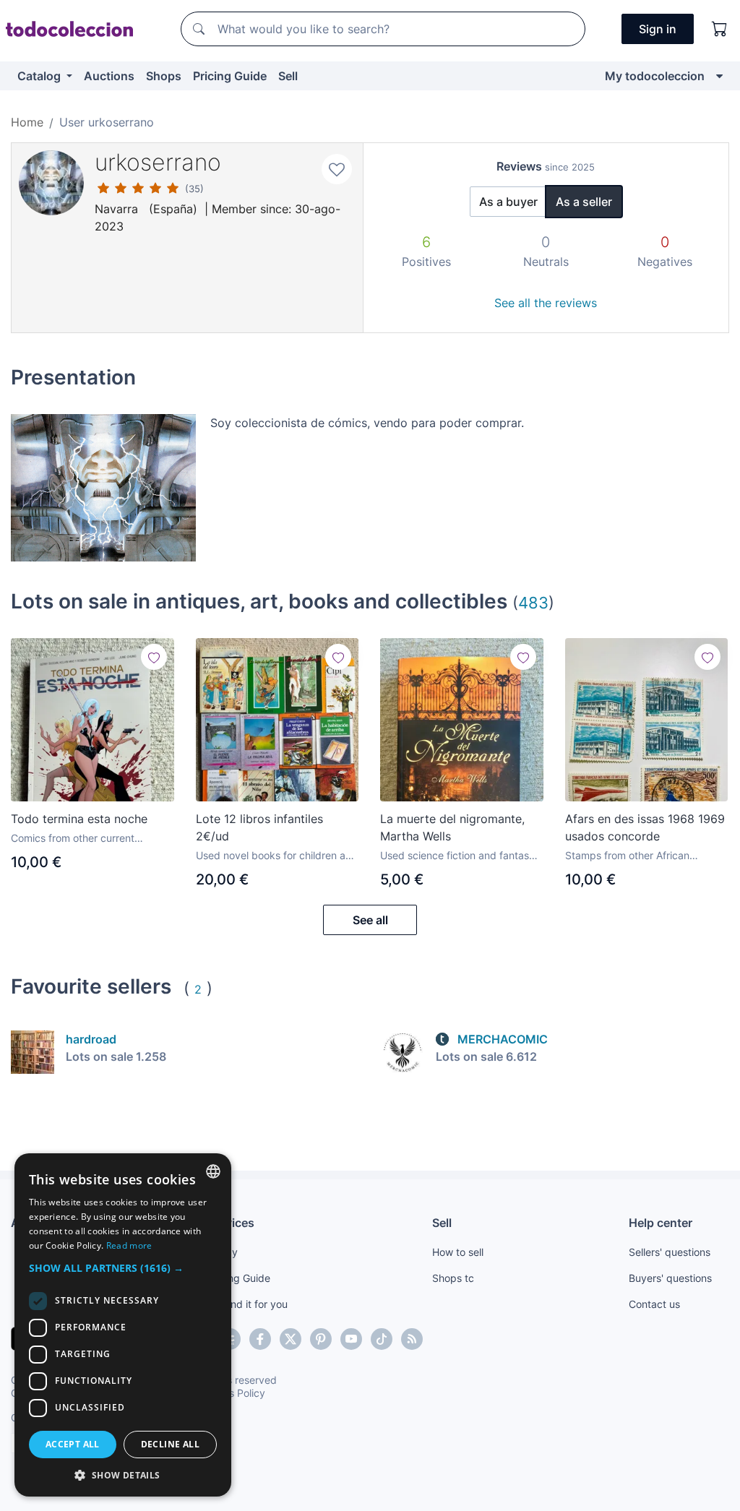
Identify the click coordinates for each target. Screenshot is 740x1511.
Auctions (109, 76)
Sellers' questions (669, 1252)
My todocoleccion (655, 76)
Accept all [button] (73, 1444)
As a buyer (508, 201)
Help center (660, 1222)
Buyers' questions (670, 1278)
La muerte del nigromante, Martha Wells (452, 827)
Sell (288, 76)
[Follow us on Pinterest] (321, 1339)
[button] (123, 1267)
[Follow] (154, 657)
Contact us (654, 1304)
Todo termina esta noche (79, 819)
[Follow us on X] (290, 1339)
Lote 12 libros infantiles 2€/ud (259, 827)
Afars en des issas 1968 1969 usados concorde (645, 827)
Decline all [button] (170, 1444)
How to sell (457, 1252)
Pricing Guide (230, 76)
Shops (163, 76)
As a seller (584, 201)
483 (533, 602)
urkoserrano (158, 162)
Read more (129, 1245)
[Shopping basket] (719, 29)
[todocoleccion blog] (412, 1339)
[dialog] (122, 1325)
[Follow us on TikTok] (381, 1339)
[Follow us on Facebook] (260, 1339)
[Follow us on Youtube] (351, 1339)
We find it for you (247, 1304)
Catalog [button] (40, 76)
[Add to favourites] (337, 169)
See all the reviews (545, 303)
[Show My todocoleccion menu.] (719, 75)
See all (370, 920)
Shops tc (453, 1278)
